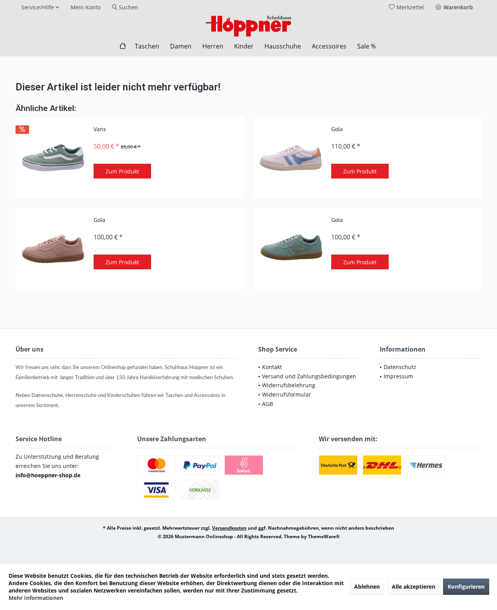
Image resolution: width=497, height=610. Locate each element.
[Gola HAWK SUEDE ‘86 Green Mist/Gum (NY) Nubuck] (290, 248)
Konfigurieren (466, 586)
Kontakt (272, 367)
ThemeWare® (324, 536)
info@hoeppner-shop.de (48, 475)
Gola (337, 129)
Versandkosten (229, 528)
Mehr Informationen (36, 597)
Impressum (398, 376)
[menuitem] (455, 7)
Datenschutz (400, 367)
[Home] (122, 46)
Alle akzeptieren (413, 586)
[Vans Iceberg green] (53, 157)
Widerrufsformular (286, 394)
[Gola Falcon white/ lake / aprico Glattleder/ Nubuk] (290, 157)
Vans (100, 129)
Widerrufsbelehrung (288, 385)
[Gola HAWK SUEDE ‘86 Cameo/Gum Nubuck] (53, 248)
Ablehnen (367, 586)
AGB (267, 403)
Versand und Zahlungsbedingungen (309, 376)
